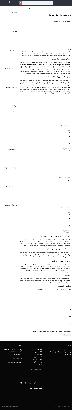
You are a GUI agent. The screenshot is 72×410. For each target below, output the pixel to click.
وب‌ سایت (68, 322)
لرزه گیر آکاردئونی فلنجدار (11, 68)
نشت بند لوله (14, 31)
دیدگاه (69, 292)
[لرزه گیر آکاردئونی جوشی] (9, 78)
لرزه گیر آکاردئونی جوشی (11, 87)
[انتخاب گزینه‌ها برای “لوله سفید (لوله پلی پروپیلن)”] (68, 123)
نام (70, 309)
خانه (70, 10)
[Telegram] (26, 382)
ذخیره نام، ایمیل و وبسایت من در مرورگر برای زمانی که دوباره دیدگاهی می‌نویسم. (52, 331)
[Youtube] (21, 382)
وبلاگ (67, 10)
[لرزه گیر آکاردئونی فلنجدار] (9, 59)
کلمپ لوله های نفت (12, 50)
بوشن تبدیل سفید (64, 177)
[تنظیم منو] (62, 8)
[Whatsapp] (30, 382)
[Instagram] (34, 382)
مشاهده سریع (64, 123)
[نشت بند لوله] (9, 22)
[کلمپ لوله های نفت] (9, 41)
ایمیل (69, 316)
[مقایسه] (61, 123)
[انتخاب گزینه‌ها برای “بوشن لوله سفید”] (68, 205)
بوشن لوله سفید (65, 207)
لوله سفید (68, 62)
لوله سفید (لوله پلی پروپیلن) (61, 125)
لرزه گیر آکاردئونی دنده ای (11, 105)
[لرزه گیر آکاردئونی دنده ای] (9, 97)
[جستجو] (20, 3)
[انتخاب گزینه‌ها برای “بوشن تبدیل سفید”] (68, 174)
